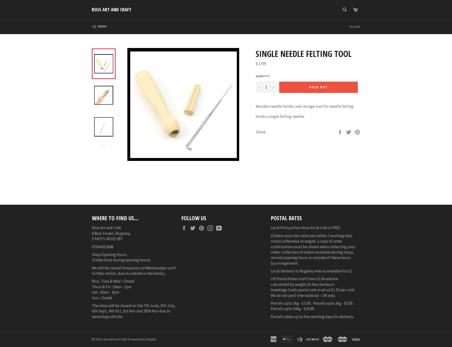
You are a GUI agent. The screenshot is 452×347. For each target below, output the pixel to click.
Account (355, 27)
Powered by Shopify (142, 339)
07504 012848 (102, 246)
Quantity (262, 76)
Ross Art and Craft (111, 9)
